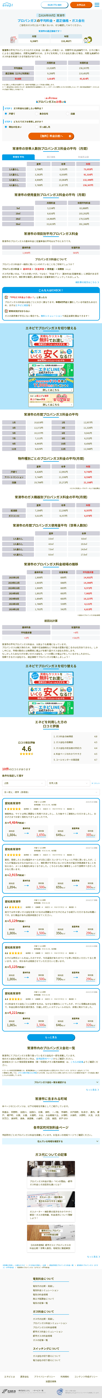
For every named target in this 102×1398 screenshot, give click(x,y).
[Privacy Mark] (60, 1391)
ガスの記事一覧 (40, 1340)
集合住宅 (44, 113)
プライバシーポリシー (44, 1376)
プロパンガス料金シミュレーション (50, 1323)
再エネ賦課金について (43, 1298)
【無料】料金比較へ (51, 136)
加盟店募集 (51, 1381)
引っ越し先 (45, 126)
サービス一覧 (38, 1391)
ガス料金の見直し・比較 (37, 1265)
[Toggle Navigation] (97, 4)
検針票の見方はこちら (86, 282)
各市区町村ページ (44, 1058)
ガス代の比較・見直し (43, 1318)
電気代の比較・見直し (43, 1286)
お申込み (81, 4)
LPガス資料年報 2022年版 (27, 1073)
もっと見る (51, 1037)
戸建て (12, 113)
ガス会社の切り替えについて (47, 1355)
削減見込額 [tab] (83, 157)
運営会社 (24, 1376)
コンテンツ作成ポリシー (86, 1376)
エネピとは (9, 1376)
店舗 (73, 113)
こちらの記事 (77, 1061)
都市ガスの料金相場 (42, 1335)
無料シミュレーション (51, 315)
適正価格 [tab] (51, 157)
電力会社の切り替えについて (47, 1360)
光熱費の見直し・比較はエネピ (14, 1265)
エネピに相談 (21, 305)
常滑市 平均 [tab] (18, 157)
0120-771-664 (54, 4)
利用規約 (65, 1376)
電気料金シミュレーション (45, 1290)
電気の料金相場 (40, 1294)
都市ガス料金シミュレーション (48, 1331)
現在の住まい (15, 126)
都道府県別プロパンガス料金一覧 (61, 1265)
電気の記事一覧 (40, 1303)
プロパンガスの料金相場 (44, 1327)
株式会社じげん (24, 1391)
